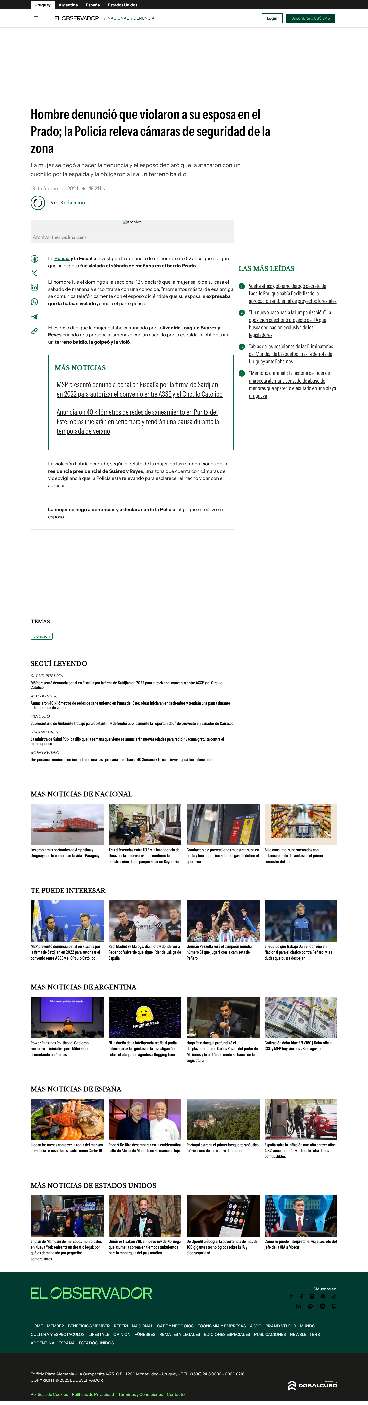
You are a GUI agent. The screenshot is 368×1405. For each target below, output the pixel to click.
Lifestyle (99, 1334)
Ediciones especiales (227, 1334)
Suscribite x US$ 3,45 (310, 18)
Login (272, 18)
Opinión (122, 1334)
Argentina (68, 4)
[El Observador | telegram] (322, 1306)
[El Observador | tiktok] (334, 1296)
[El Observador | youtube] (323, 1296)
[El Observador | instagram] (312, 1296)
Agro (256, 1325)
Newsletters (305, 1334)
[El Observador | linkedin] (298, 1306)
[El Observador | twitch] (334, 1306)
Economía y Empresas (222, 1325)
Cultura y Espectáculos (58, 1334)
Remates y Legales (179, 1334)
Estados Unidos (122, 4)
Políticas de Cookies (49, 1394)
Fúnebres (145, 1334)
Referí (121, 1325)
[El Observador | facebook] (302, 1296)
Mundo (307, 1325)
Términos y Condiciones (140, 1394)
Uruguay (43, 4)
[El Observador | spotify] (310, 1306)
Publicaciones (270, 1334)
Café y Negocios (175, 1325)
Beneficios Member (89, 1325)
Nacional (118, 18)
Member (55, 1325)
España (93, 4)
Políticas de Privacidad (93, 1394)
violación (41, 636)
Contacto (176, 1394)
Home (37, 1325)
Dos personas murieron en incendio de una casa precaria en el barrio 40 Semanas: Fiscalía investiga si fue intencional (121, 759)
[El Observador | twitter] (292, 1296)
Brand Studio (281, 1325)
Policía (62, 258)
